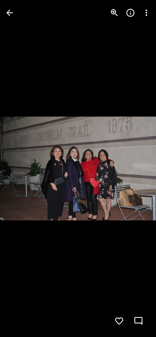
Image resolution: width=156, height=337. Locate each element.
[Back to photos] (9, 12)
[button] (22, 168)
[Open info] (130, 13)
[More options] (146, 13)
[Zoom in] (114, 13)
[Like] (119, 321)
